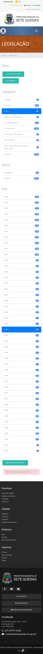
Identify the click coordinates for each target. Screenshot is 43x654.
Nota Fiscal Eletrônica (9, 540)
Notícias (4, 558)
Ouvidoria (28, 5)
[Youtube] (11, 589)
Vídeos (4, 560)
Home (4, 55)
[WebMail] (18, 589)
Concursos (5, 517)
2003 (10, 81)
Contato (22, 596)
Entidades (5, 514)
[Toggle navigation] (36, 31)
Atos (3, 534)
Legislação (5, 499)
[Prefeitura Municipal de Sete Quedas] (21, 19)
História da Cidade (8, 493)
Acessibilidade (37, 5)
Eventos (4, 552)
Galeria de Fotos (7, 555)
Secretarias (5, 502)
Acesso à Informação (17, 5)
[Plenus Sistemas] (23, 650)
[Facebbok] (4, 589)
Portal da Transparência (34, 9)
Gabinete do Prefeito (8, 496)
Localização (22, 603)
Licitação (4, 537)
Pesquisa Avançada (16, 462)
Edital (12, 74)
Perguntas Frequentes (22, 610)
